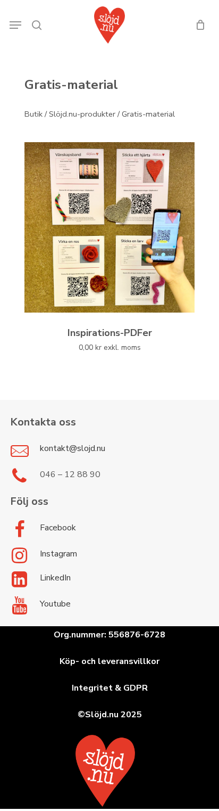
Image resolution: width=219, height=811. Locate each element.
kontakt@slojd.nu (72, 448)
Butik (33, 114)
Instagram (58, 554)
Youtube (55, 604)
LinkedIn (55, 578)
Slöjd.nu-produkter (82, 114)
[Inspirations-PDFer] (109, 227)
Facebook (58, 528)
